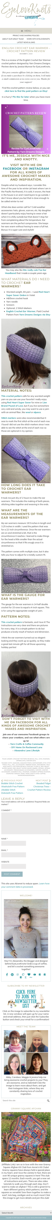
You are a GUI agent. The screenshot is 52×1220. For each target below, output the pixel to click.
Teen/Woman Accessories (24, 770)
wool (28, 412)
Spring (41, 768)
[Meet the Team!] (26, 1052)
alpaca (37, 412)
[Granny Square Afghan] (26, 1137)
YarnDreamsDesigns (26, 775)
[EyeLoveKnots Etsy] (26, 977)
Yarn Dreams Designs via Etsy (34, 314)
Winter (38, 770)
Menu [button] (27, 31)
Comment (6, 810)
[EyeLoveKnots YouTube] (34, 974)
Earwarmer (37, 763)
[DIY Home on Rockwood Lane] (45, 974)
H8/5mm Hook (30, 765)
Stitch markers (8, 418)
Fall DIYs (38, 759)
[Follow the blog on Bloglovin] (29, 974)
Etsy (44, 763)
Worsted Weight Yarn (15, 773)
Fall (9, 765)
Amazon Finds (26, 763)
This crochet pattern (11, 396)
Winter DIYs (31, 761)
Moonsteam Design (40, 1217)
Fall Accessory (18, 765)
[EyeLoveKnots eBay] (31, 977)
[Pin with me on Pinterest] (12, 974)
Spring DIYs (20, 761)
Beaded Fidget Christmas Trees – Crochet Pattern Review (39, 786)
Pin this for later (21, 96)
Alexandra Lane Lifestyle (27, 750)
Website (5, 862)
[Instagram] (18, 974)
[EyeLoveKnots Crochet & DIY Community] (40, 974)
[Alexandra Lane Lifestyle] (21, 977)
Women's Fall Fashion (20, 772)
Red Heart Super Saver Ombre (25, 768)
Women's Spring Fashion (40, 772)
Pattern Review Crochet (23, 766)
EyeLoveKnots (26, 14)
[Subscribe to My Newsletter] (26, 998)
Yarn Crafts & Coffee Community (27, 744)
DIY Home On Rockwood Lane (26, 747)
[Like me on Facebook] (7, 974)
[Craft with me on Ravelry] (23, 974)
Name (4, 839)
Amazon (16, 763)
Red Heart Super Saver (19, 402)
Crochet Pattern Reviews (23, 759)
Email (4, 850)
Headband (41, 765)
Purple (37, 766)
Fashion (46, 759)
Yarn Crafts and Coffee (35, 773)
